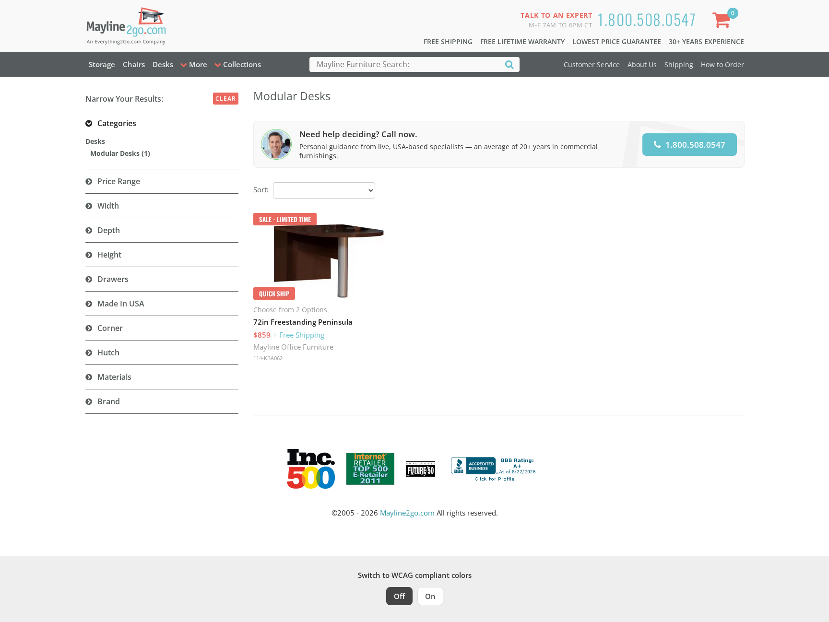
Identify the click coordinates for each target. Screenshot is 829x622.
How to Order (722, 64)
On (430, 596)
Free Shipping (448, 41)
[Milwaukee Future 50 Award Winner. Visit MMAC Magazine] (420, 469)
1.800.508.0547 (647, 19)
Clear (225, 98)
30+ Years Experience (706, 41)
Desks (163, 64)
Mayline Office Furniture (293, 347)
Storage (102, 64)
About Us (642, 64)
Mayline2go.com (407, 512)
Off (399, 596)
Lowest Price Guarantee (616, 41)
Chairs (134, 64)
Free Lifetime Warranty (522, 41)
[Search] (509, 64)
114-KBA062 (268, 358)
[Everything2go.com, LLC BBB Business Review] (495, 468)
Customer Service (592, 64)
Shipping (678, 64)
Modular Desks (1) (120, 153)
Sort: (261, 189)
